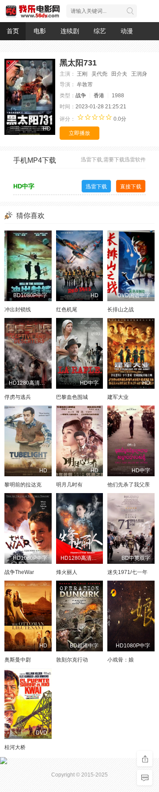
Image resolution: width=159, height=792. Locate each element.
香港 (99, 95)
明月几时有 (69, 485)
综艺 (100, 30)
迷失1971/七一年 (127, 572)
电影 (40, 30)
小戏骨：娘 (120, 660)
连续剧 (70, 30)
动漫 (127, 30)
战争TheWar (19, 572)
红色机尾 (66, 309)
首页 (13, 30)
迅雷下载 (96, 187)
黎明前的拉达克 (23, 485)
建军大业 (118, 397)
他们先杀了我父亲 (128, 485)
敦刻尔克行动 (72, 660)
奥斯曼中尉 (17, 660)
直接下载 (130, 187)
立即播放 (79, 133)
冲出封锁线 (17, 309)
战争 (81, 95)
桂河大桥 (15, 747)
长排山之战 (120, 309)
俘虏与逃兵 (17, 397)
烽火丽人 (66, 572)
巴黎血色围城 (72, 397)
